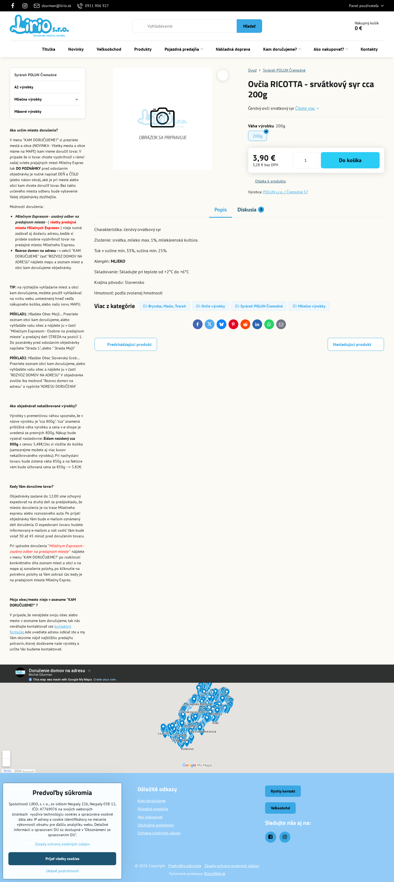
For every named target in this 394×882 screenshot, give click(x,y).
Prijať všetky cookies (62, 858)
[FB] (14, 5)
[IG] (25, 5)
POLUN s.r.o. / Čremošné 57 (285, 192)
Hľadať (249, 26)
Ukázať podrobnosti (62, 870)
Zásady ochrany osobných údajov (231, 865)
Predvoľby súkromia (184, 865)
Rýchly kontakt (283, 791)
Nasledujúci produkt (352, 344)
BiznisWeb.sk (214, 873)
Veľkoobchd (280, 808)
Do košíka (350, 160)
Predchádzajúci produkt (129, 344)
